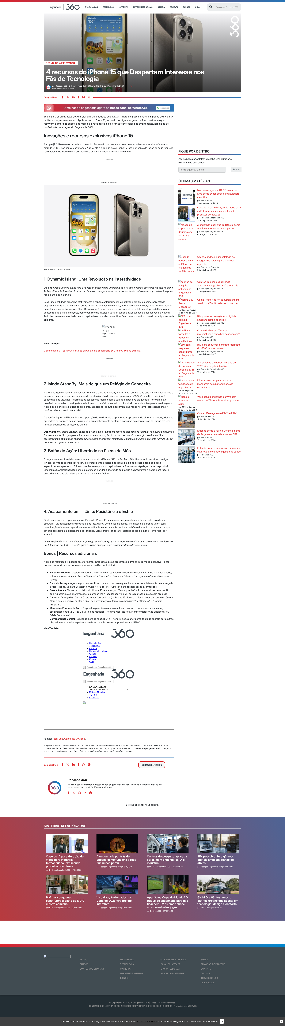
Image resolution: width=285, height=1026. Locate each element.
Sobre (204, 959)
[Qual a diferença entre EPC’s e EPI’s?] (186, 420)
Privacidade (208, 982)
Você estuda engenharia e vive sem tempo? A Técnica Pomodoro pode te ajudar (208, 400)
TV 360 (83, 959)
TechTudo (57, 738)
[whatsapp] (73, 97)
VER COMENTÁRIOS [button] (151, 765)
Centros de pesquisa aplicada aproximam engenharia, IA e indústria (167, 860)
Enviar (236, 169)
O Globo (80, 738)
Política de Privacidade (147, 1021)
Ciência (161, 7)
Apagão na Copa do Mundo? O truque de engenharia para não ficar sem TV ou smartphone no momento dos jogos (167, 902)
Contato (206, 968)
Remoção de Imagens (213, 964)
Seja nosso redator (172, 973)
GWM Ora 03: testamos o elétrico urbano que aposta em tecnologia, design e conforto (217, 901)
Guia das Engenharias (173, 959)
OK (222, 1021)
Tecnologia (108, 7)
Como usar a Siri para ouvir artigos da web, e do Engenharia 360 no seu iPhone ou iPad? (92, 350)
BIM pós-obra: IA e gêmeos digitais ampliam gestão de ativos (215, 860)
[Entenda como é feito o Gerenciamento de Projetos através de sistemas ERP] (186, 437)
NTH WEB (192, 1006)
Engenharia (127, 959)
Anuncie (205, 973)
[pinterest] (89, 97)
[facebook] (62, 97)
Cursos (186, 7)
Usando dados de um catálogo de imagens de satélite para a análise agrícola (216, 260)
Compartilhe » (50, 97)
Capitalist (69, 738)
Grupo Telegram (170, 968)
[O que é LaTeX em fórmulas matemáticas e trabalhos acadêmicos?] (186, 336)
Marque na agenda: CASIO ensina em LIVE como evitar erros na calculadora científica (218, 194)
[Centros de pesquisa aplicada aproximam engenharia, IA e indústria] (186, 289)
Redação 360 (77, 780)
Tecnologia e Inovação (60, 63)
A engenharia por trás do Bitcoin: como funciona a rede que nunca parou (116, 860)
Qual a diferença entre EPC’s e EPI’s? (217, 413)
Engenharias (91, 7)
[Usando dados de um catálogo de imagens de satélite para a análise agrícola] (186, 267)
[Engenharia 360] (64, 7)
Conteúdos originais (92, 968)
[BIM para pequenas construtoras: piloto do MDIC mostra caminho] (186, 352)
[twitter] (67, 97)
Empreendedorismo (143, 7)
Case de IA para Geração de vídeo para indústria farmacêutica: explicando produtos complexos (219, 211)
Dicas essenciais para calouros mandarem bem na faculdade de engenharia (215, 384)
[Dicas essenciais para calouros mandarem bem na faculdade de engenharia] (186, 384)
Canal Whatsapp (170, 964)
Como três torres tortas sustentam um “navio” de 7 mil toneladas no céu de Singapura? (208, 303)
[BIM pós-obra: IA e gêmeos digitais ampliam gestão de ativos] (186, 321)
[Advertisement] (109, 170)
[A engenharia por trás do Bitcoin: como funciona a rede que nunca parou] (186, 239)
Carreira (123, 7)
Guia (197, 7)
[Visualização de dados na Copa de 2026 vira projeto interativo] (186, 370)
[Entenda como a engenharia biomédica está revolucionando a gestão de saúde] (186, 455)
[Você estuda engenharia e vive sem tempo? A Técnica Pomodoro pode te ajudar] (186, 398)
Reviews (174, 7)
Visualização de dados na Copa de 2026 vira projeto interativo (114, 901)
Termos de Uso (209, 978)
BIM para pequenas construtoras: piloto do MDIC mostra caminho (65, 901)
